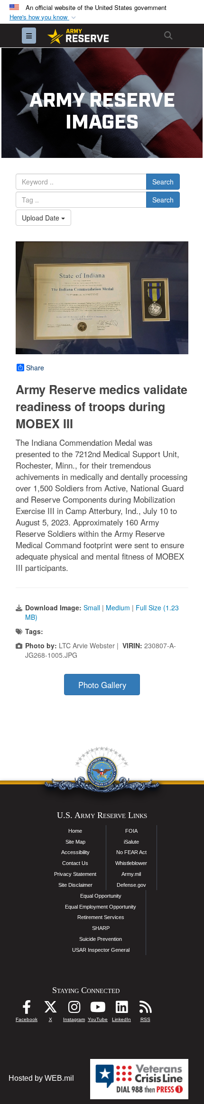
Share (35, 367)
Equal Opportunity (100, 896)
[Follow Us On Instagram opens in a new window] (74, 1009)
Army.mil (131, 874)
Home (75, 831)
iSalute (131, 842)
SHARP (101, 928)
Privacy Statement (75, 874)
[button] (43, 17)
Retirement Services (100, 917)
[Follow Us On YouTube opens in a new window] (98, 1009)
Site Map (75, 842)
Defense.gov (131, 885)
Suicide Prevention (100, 939)
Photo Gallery (102, 684)
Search (163, 181)
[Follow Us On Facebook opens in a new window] (26, 1009)
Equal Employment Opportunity (100, 907)
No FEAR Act (131, 852)
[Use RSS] (145, 1009)
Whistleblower (131, 863)
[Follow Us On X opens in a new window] (50, 1009)
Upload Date (41, 217)
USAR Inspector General (101, 950)
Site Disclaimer (75, 885)
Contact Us (75, 863)
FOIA (131, 831)
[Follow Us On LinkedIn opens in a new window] (121, 1009)
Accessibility (75, 852)
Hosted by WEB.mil (41, 1078)
